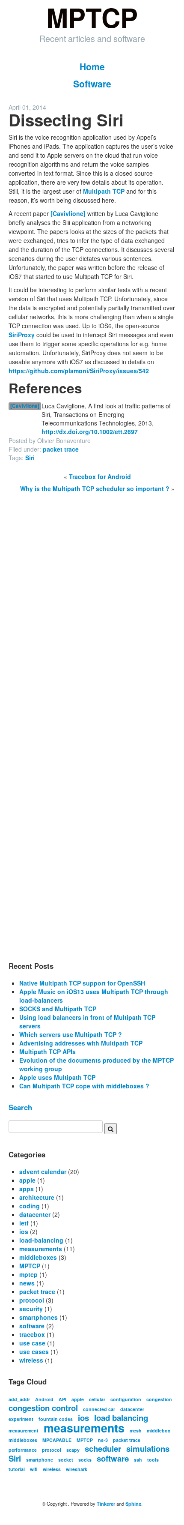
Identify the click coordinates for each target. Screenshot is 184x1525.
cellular (97, 1399)
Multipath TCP (104, 191)
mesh (136, 1430)
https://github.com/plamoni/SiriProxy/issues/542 (79, 370)
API (62, 1399)
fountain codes (56, 1419)
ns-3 (103, 1440)
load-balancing (41, 1240)
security (31, 1308)
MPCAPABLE (56, 1440)
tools (153, 1459)
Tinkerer (106, 1503)
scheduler (103, 1448)
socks (85, 1459)
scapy (73, 1450)
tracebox (32, 1334)
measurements (40, 1248)
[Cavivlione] (68, 213)
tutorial (17, 1469)
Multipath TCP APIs (47, 1051)
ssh (138, 1459)
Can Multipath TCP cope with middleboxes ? (84, 1086)
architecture (36, 1197)
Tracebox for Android (100, 476)
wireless (31, 1360)
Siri (30, 457)
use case (32, 1343)
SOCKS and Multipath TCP (57, 1008)
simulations (147, 1448)
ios (23, 1231)
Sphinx (133, 1503)
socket (65, 1459)
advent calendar (42, 1171)
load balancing (121, 1417)
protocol (31, 1300)
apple (27, 1180)
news (27, 1283)
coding (29, 1205)
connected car (99, 1409)
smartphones (38, 1317)
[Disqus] (92, 614)
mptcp (28, 1274)
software (32, 1325)
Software (92, 83)
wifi (34, 1469)
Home (92, 66)
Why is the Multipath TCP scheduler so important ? (94, 488)
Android (44, 1399)
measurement (24, 1430)
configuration (125, 1399)
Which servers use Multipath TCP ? (70, 1034)
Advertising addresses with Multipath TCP (80, 1043)
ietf (24, 1223)
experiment (21, 1419)
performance (23, 1450)
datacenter (34, 1214)
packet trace (61, 449)
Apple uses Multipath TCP (57, 1077)
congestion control (43, 1408)
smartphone (39, 1459)
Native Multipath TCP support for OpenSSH (82, 983)
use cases (34, 1351)
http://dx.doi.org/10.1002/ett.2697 (90, 431)
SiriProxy (22, 334)
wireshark (76, 1469)
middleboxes (38, 1257)
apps (26, 1188)
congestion (159, 1399)
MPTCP (29, 1265)
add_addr (19, 1399)
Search (20, 1107)
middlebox (158, 1430)
